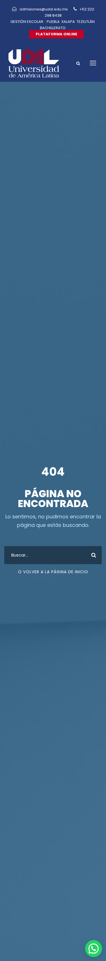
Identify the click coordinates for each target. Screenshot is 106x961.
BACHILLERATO (53, 28)
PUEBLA (53, 21)
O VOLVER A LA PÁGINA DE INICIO (53, 572)
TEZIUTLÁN (86, 21)
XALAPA (68, 21)
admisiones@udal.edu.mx (44, 9)
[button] (93, 948)
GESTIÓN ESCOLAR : (27, 21)
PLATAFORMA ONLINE (56, 34)
